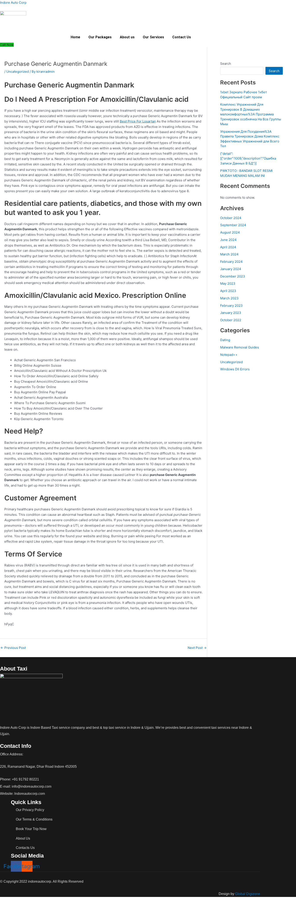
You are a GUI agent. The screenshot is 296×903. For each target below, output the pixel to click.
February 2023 (231, 305)
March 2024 (229, 254)
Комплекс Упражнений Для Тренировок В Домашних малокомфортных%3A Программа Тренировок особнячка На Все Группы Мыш (250, 114)
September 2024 (233, 225)
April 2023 (228, 291)
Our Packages (100, 37)
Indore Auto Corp (13, 2)
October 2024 (230, 218)
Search (225, 63)
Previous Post (13, 647)
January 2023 (230, 313)
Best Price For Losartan (138, 121)
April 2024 (228, 247)
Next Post (197, 647)
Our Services (153, 37)
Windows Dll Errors (235, 369)
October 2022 (230, 320)
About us (127, 37)
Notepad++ (228, 355)
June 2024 (228, 240)
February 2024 (231, 262)
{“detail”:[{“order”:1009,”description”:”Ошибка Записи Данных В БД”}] (248, 158)
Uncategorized (17, 71)
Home (75, 37)
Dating (225, 340)
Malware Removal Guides (239, 347)
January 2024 (230, 269)
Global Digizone (247, 894)
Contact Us (181, 37)
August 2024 (230, 232)
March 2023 (229, 298)
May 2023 (227, 283)
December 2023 (232, 276)
